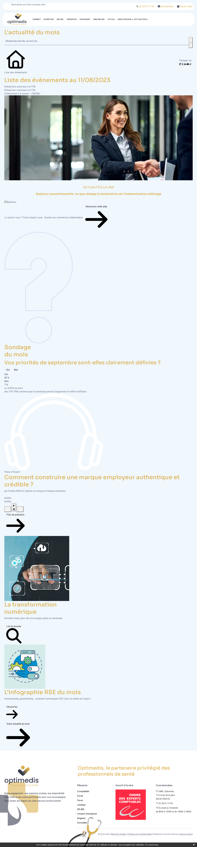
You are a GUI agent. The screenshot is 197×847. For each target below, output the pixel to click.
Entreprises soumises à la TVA (19, 86)
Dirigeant (85, 19)
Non (16, 369)
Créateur (72, 19)
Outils (111, 19)
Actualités (140, 19)
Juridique (81, 805)
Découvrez (11, 706)
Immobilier (99, 19)
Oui (8, 369)
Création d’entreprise (87, 813)
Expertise (49, 19)
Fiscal (80, 800)
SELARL (60, 19)
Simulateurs (124, 19)
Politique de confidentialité (140, 834)
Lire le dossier (13, 626)
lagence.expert (186, 834)
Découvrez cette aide (96, 206)
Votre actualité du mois (18, 723)
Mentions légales (118, 834)
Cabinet (36, 19)
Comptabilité (83, 791)
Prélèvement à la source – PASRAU (22, 93)
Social (80, 796)
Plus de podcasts (15, 514)
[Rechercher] (191, 42)
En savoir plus (152, 845)
